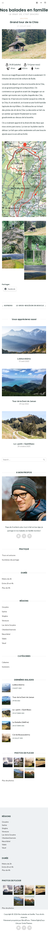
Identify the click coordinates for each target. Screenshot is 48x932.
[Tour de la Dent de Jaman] (24, 382)
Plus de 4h (6, 588)
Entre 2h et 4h (7, 583)
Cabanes (5, 662)
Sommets (5, 667)
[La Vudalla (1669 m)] (6, 725)
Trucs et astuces (8, 555)
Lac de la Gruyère (9, 625)
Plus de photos (8, 780)
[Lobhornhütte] (24, 339)
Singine (5, 616)
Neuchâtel (6, 634)
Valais (4, 638)
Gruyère (24, 18)
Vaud (4, 643)
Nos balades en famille (24, 10)
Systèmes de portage (10, 560)
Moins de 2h (7, 579)
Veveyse (5, 620)
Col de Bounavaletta (21, 735)
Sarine (4, 611)
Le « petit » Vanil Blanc (24, 443)
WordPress (25, 920)
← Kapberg (7, 305)
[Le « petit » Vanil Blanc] (24, 424)
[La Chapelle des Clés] (35, 228)
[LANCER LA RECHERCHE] (44, 460)
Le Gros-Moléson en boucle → (31, 305)
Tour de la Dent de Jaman (24, 401)
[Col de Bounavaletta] (6, 738)
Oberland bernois (9, 629)
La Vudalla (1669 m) (20, 722)
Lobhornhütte (24, 358)
